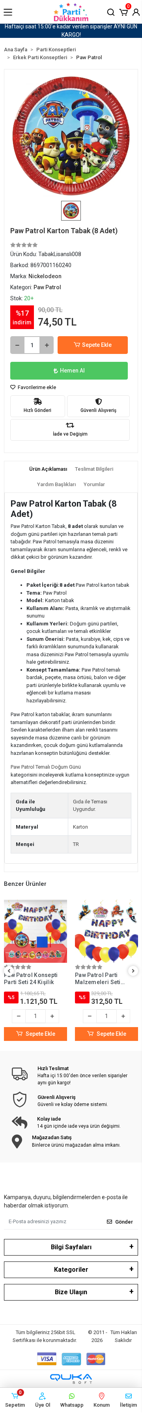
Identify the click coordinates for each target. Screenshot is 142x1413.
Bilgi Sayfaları (71, 1247)
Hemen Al (72, 370)
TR (76, 844)
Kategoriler (71, 1269)
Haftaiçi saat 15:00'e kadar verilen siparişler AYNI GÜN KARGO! (71, 30)
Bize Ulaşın (71, 1292)
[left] (9, 971)
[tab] (48, 469)
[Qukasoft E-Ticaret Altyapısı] (71, 1379)
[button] (123, 11)
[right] (133, 971)
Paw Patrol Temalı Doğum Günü (46, 767)
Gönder (124, 1222)
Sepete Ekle (97, 345)
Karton (80, 827)
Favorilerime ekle (36, 387)
